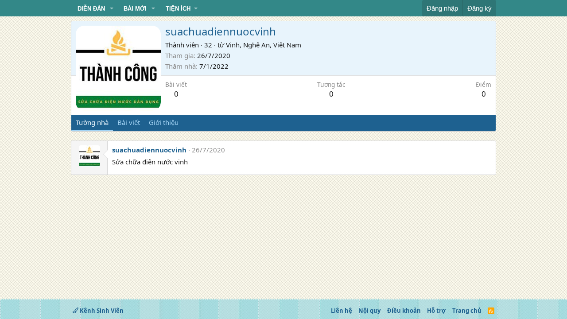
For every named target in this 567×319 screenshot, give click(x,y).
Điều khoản (404, 311)
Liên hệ (341, 311)
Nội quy (369, 311)
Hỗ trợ (436, 311)
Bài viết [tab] (128, 122)
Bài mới (135, 8)
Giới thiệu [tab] (164, 122)
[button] (111, 8)
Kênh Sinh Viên (101, 311)
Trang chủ (467, 311)
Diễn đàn (91, 8)
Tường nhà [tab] (92, 122)
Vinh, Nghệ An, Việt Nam (263, 44)
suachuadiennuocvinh (149, 149)
